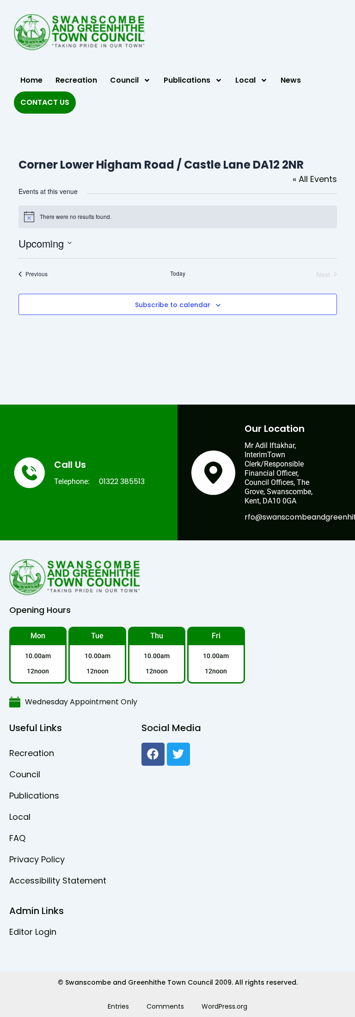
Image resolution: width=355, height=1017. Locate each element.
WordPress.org (224, 1006)
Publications (187, 80)
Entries (118, 1006)
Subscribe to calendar (172, 305)
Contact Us (44, 102)
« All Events (315, 179)
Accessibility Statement (57, 880)
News (291, 80)
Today (177, 273)
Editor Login (32, 932)
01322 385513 (122, 481)
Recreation (76, 80)
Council (124, 80)
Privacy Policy (37, 859)
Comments (165, 1006)
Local (245, 80)
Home (31, 80)
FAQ (17, 838)
